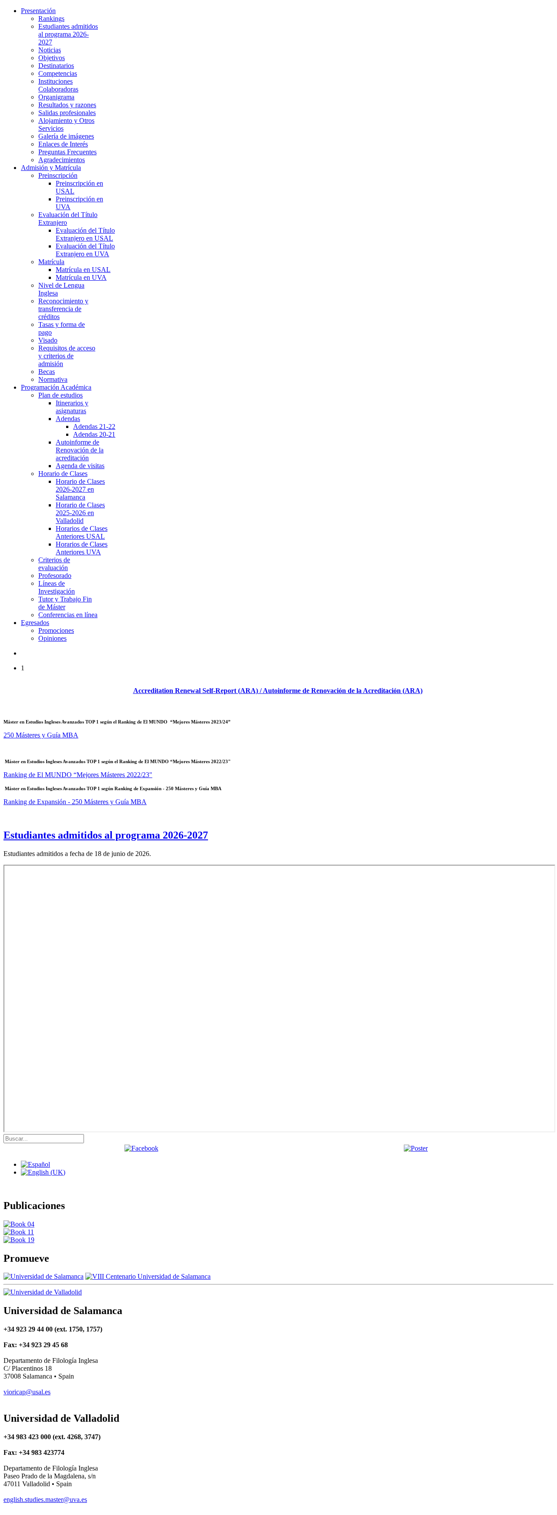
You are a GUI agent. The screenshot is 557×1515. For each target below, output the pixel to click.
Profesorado (54, 575)
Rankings (51, 18)
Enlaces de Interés (63, 144)
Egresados (35, 622)
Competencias (57, 73)
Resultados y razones (67, 105)
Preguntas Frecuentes (67, 152)
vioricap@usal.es (26, 1392)
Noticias (49, 50)
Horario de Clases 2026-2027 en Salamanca (80, 489)
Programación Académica (56, 387)
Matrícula (51, 261)
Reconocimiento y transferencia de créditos (63, 308)
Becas (46, 371)
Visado (47, 340)
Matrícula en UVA (81, 277)
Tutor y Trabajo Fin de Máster (65, 603)
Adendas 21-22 (94, 426)
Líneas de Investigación (56, 587)
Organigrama (56, 97)
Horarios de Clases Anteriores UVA (81, 548)
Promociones (56, 630)
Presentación (38, 10)
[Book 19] (18, 1239)
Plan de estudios (60, 395)
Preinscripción (57, 175)
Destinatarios (56, 65)
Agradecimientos (61, 159)
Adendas (68, 418)
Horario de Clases (62, 473)
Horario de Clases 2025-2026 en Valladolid (80, 512)
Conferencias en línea (67, 614)
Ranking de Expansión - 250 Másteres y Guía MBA (75, 801)
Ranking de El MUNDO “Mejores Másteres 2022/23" (77, 774)
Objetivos (51, 57)
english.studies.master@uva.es (45, 1499)
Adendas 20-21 (94, 434)
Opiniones (52, 638)
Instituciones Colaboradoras (58, 85)
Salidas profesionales (67, 112)
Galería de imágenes (66, 136)
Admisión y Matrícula (51, 167)
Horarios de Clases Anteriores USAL (81, 532)
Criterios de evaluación (54, 563)
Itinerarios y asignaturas (72, 406)
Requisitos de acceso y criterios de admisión (66, 355)
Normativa (52, 379)
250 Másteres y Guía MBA (40, 735)
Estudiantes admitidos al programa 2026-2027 (68, 34)
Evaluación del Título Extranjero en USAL (85, 234)
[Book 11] (18, 1232)
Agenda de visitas (80, 465)
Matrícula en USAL (83, 269)
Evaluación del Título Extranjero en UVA (85, 250)
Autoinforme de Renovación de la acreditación (80, 450)
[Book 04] (18, 1224)
